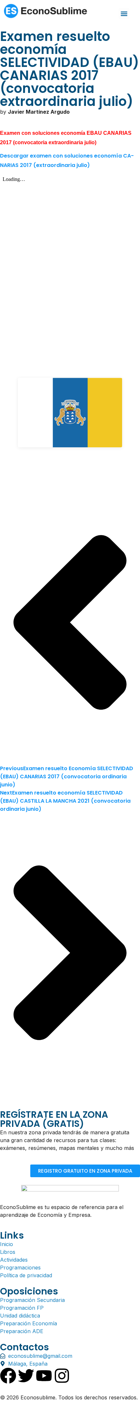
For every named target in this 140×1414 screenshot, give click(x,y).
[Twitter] (26, 1376)
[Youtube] (44, 1376)
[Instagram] (62, 1376)
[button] (124, 13)
